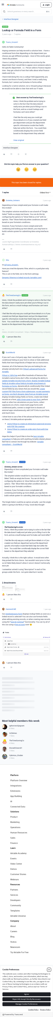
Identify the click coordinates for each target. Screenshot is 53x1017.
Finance (14, 843)
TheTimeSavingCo (13, 295)
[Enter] (4, 11)
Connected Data (17, 806)
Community (15, 905)
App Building (16, 796)
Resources (15, 884)
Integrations (15, 785)
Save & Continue (17, 622)
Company (14, 920)
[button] (2, 5)
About (13, 926)
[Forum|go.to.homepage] (15, 5)
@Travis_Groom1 (11, 265)
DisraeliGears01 (15, 748)
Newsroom (15, 947)
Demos (13, 869)
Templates (15, 910)
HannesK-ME (11, 609)
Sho (7, 260)
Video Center (16, 863)
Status (13, 941)
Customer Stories (18, 874)
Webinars (14, 879)
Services (14, 895)
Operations (15, 827)
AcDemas (13, 733)
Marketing (15, 822)
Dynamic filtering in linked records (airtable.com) (22, 277)
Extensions (15, 790)
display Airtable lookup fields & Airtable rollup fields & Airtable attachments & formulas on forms (26, 383)
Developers (15, 900)
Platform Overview (18, 780)
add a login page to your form (29, 399)
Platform (14, 775)
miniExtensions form (13, 614)
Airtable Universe (18, 915)
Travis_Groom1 (12, 42)
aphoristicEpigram (16, 725)
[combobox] (26, 11)
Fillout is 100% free (9, 375)
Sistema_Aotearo (13, 200)
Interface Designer (11, 19)
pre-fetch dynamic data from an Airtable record (29, 394)
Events (13, 858)
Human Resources (18, 832)
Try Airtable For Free (19, 952)
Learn (13, 848)
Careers (13, 931)
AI (11, 801)
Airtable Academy (18, 853)
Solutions (14, 811)
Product (14, 816)
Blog (12, 936)
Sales (12, 837)
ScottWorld (10, 352)
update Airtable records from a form (16, 380)
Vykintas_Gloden (16, 755)
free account (20, 624)
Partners (14, 889)
